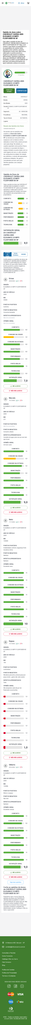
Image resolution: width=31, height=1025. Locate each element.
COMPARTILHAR (22, 90)
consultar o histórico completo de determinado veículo (13, 907)
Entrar (22, 3)
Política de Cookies (8, 970)
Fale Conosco (6, 962)
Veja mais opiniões (15, 882)
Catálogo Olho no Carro (10, 959)
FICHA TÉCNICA (15, 254)
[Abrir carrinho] (2, 3)
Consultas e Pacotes (8, 953)
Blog (3, 965)
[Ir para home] (9, 3)
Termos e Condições (9, 976)
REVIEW (23, 254)
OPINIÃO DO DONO (7, 254)
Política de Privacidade (9, 973)
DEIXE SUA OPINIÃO (9, 90)
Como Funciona (7, 956)
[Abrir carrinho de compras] (28, 3)
